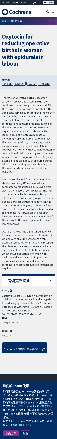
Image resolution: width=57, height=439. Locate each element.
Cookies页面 (20, 424)
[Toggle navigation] (53, 11)
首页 (4, 20)
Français (44, 83)
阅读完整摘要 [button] (19, 280)
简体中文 (6, 2)
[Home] (17, 12)
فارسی (33, 2)
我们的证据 (16, 20)
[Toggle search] (47, 11)
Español (24, 2)
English (15, 2)
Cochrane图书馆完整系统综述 (22, 349)
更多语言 (50, 2)
